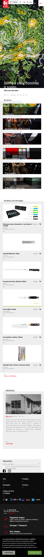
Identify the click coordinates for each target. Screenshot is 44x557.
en (42, 3)
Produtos (25, 479)
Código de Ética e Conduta (8, 492)
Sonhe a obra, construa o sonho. (21, 85)
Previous (8, 410)
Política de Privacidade (10, 468)
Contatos (25, 485)
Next (38, 410)
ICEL (4, 479)
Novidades (6, 485)
